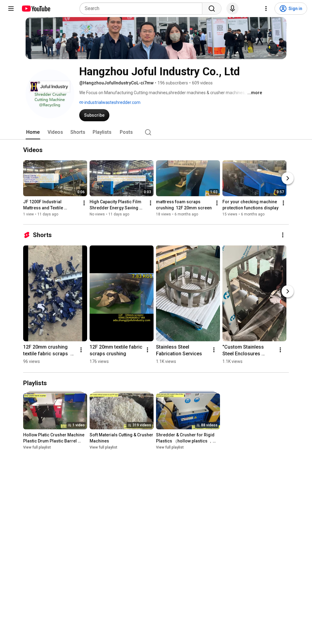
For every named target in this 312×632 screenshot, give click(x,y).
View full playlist (37, 447)
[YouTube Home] (36, 8)
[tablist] (156, 132)
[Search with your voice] (232, 8)
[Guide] (11, 8)
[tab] (33, 132)
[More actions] (84, 203)
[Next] (288, 178)
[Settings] (266, 8)
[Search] (212, 8)
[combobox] (143, 8)
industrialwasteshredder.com (111, 102)
